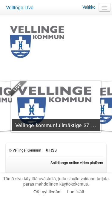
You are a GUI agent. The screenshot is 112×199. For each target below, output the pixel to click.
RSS (53, 149)
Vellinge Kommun (27, 149)
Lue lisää (75, 192)
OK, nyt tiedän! (47, 192)
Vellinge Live (19, 7)
